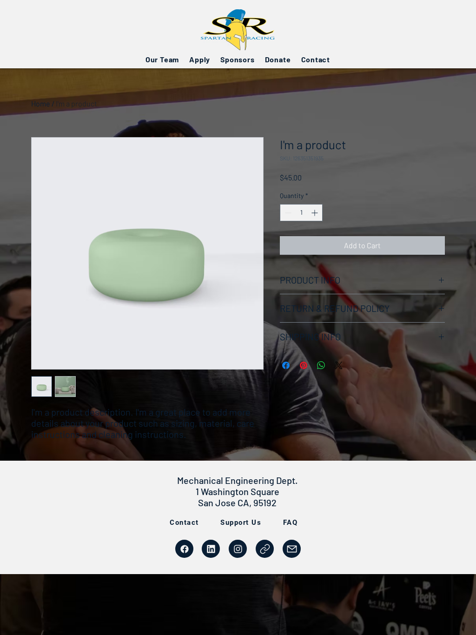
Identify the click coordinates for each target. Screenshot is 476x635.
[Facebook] (184, 549)
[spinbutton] (301, 213)
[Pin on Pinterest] (303, 365)
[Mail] (265, 549)
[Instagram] (238, 549)
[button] (162, 59)
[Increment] (315, 213)
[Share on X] (338, 365)
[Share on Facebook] (285, 365)
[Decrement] (287, 213)
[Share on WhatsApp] (321, 365)
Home (40, 103)
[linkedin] (211, 549)
